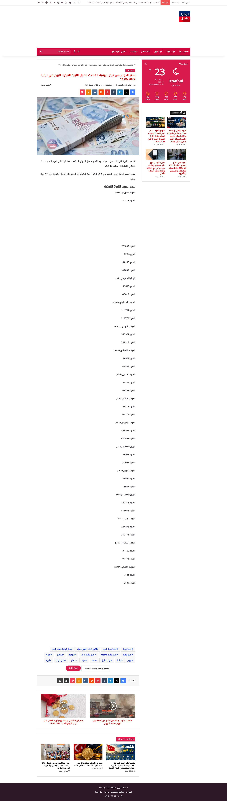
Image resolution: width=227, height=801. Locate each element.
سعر (94, 660)
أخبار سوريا (158, 51)
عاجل (73, 660)
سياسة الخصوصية (117, 792)
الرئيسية (182, 51)
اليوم (129, 660)
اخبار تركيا (127, 655)
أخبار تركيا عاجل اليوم (61, 649)
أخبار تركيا (171, 51)
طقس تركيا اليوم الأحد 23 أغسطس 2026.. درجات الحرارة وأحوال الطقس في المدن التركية (122, 765)
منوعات (134, 51)
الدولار (60, 655)
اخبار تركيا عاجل (88, 655)
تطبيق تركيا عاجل (119, 51)
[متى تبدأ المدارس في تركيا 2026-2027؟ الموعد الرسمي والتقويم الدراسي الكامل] (55, 752)
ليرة (48, 660)
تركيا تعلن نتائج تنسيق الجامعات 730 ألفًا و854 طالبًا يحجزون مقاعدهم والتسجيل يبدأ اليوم (177, 168)
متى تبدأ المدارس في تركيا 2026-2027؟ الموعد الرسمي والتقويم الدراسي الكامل (56, 765)
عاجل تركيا (60, 660)
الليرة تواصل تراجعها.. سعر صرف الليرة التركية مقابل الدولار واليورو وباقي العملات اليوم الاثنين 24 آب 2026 (176, 136)
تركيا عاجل (106, 660)
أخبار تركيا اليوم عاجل (87, 649)
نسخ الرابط (73, 668)
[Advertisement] (87, 26)
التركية (72, 655)
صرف (84, 660)
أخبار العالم (145, 51)
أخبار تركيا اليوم (110, 649)
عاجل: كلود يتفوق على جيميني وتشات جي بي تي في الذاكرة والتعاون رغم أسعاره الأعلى (156, 168)
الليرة (48, 655)
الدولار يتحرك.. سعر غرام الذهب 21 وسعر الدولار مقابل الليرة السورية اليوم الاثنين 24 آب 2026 (156, 136)
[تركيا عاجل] (184, 16)
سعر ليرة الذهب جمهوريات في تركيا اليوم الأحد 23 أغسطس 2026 (88, 764)
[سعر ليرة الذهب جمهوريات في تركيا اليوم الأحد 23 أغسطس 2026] (88, 752)
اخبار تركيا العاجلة (109, 655)
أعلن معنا (98, 792)
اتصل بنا (129, 792)
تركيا (119, 660)
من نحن (106, 792)
